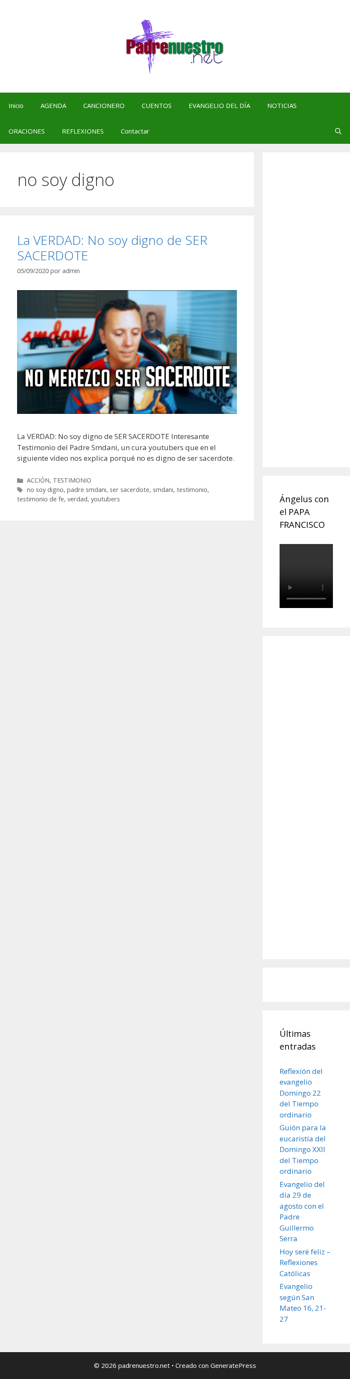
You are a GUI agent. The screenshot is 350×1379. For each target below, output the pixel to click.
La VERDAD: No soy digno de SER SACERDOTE (112, 247)
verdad (77, 499)
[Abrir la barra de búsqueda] (338, 131)
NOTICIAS (282, 105)
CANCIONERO (104, 105)
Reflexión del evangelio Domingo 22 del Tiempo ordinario (301, 1093)
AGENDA (53, 105)
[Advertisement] (315, 319)
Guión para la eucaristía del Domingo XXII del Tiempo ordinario (303, 1149)
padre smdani (86, 490)
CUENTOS (157, 105)
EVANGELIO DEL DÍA (219, 105)
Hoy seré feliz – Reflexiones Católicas (305, 1262)
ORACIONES (27, 131)
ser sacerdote (129, 490)
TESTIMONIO (72, 480)
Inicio (16, 105)
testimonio (192, 490)
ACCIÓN (38, 480)
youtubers (105, 499)
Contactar (135, 131)
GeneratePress (233, 1365)
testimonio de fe (40, 499)
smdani (163, 490)
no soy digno (45, 490)
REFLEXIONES (83, 131)
